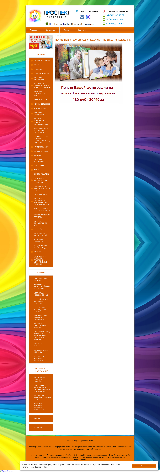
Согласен (144, 466)
